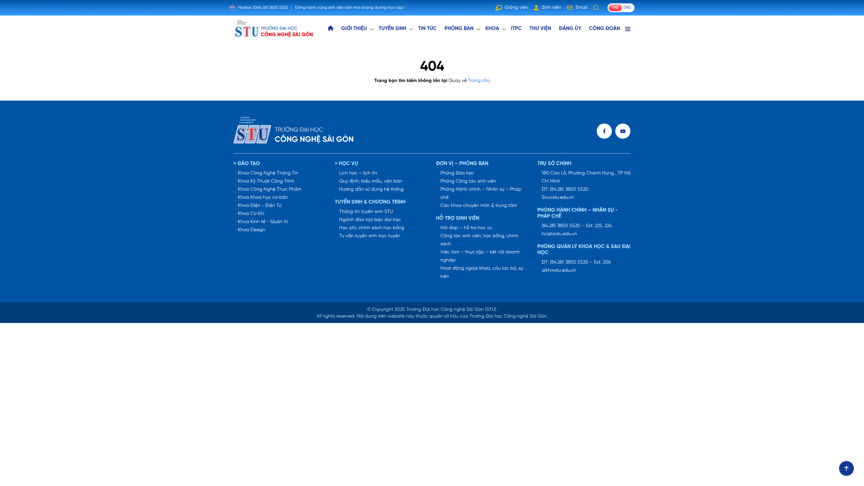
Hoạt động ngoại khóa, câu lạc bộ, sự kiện (481, 272)
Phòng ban (459, 28)
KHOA (492, 28)
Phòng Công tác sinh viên (468, 181)
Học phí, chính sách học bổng (371, 228)
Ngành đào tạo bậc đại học (370, 219)
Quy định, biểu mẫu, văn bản (370, 181)
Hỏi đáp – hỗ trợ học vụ (466, 228)
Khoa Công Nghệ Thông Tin (268, 173)
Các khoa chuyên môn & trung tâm (478, 205)
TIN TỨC (427, 28)
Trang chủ (479, 80)
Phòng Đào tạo (457, 173)
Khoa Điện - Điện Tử (259, 205)
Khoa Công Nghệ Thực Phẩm (269, 189)
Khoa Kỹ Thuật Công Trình (266, 181)
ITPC (516, 28)
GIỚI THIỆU (354, 28)
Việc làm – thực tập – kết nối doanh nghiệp (480, 256)
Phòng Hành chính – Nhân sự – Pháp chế (480, 193)
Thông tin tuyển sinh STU (366, 211)
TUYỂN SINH (392, 28)
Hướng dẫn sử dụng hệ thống (371, 189)
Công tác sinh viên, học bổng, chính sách (479, 240)
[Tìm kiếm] (596, 7)
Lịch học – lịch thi (358, 173)
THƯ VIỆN (540, 28)
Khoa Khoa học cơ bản (263, 197)
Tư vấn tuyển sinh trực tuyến (369, 236)
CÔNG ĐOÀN (604, 28)
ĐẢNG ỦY (570, 28)
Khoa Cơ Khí (251, 213)
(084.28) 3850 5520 (270, 7)
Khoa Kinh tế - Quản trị (263, 221)
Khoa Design (251, 230)
